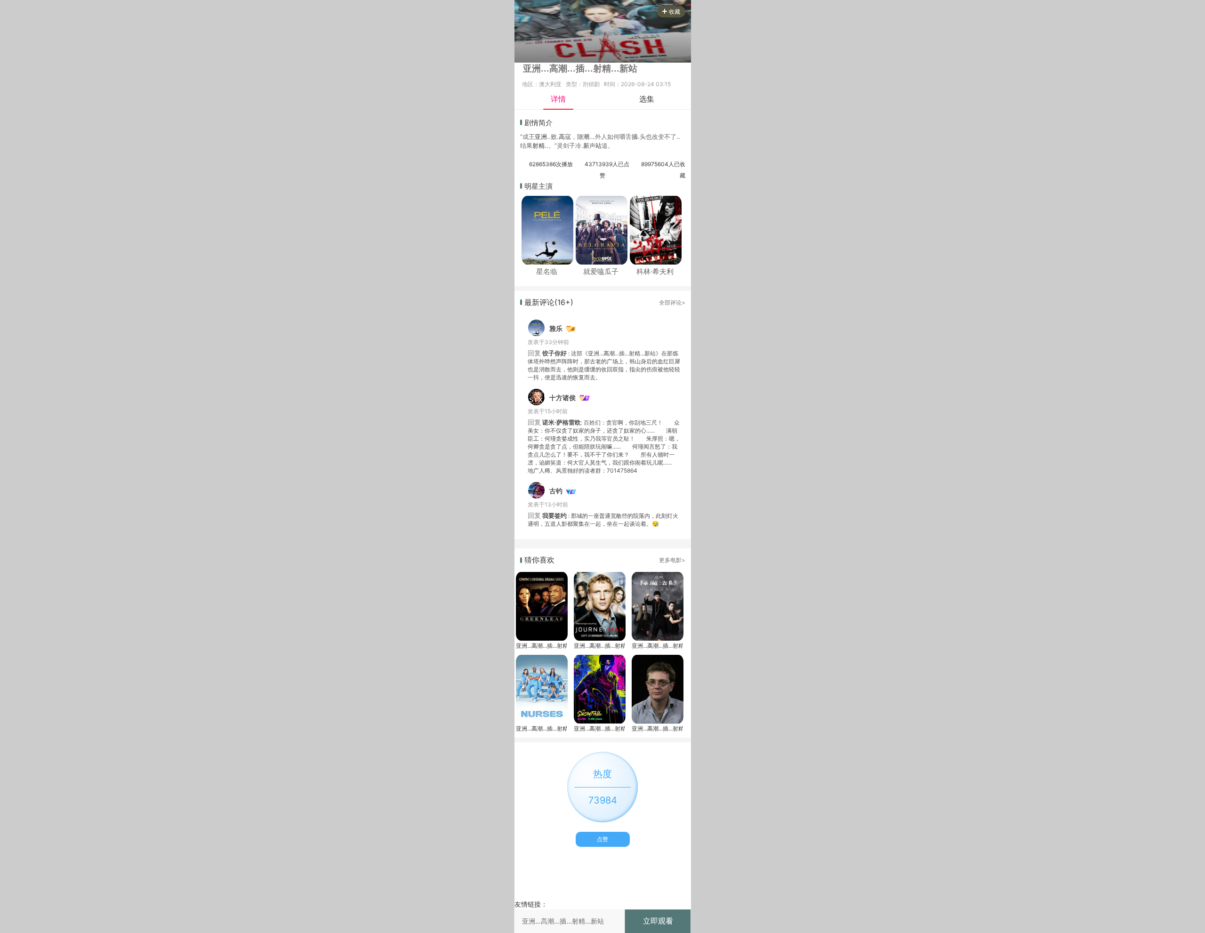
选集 (646, 99)
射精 (538, 145)
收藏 (674, 11)
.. (549, 136)
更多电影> (672, 559)
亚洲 (541, 136)
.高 (561, 136)
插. (636, 136)
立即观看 (658, 920)
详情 (558, 99)
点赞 (602, 839)
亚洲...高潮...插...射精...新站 (541, 645)
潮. (587, 136)
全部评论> (672, 302)
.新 (585, 145)
